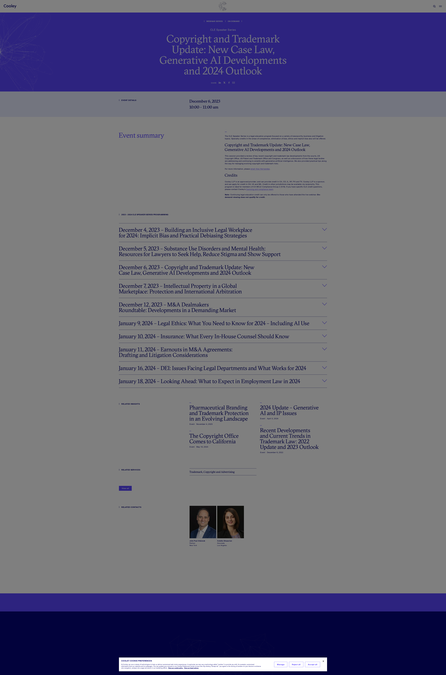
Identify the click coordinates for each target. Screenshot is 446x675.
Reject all (296, 664)
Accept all (312, 664)
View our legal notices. (191, 668)
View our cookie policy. (175, 668)
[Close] (323, 661)
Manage (280, 664)
